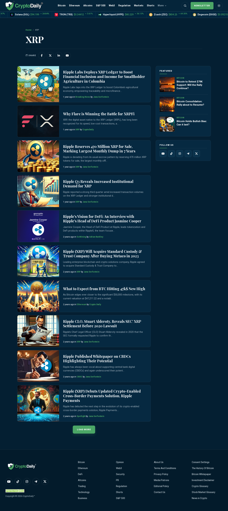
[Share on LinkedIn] (58, 55)
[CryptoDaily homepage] (24, 5)
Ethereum (74, 5)
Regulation (124, 5)
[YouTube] (163, 153)
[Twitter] (196, 153)
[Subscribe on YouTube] (67, 55)
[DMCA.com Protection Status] (15, 491)
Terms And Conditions (165, 468)
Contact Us (159, 492)
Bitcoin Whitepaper (201, 474)
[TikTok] (171, 153)
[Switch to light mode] (219, 5)
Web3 (112, 5)
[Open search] (185, 5)
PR (117, 480)
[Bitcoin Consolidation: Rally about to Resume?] (167, 104)
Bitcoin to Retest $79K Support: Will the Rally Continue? (189, 85)
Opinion (120, 462)
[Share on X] (50, 55)
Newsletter (202, 5)
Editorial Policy (161, 486)
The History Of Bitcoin (203, 468)
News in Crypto (199, 498)
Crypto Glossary (200, 486)
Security (120, 474)
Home (29, 30)
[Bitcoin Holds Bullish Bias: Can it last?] (167, 124)
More (161, 5)
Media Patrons (161, 480)
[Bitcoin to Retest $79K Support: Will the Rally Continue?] (167, 84)
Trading (82, 486)
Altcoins (88, 5)
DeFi (80, 474)
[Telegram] (188, 153)
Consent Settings (200, 462)
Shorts (150, 5)
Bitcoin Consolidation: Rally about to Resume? (190, 103)
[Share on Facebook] (41, 55)
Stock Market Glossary (203, 492)
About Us (158, 462)
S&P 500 (100, 5)
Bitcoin (62, 5)
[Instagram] (179, 153)
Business (82, 498)
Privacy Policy (161, 474)
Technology (84, 492)
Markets (138, 5)
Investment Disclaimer (203, 480)
